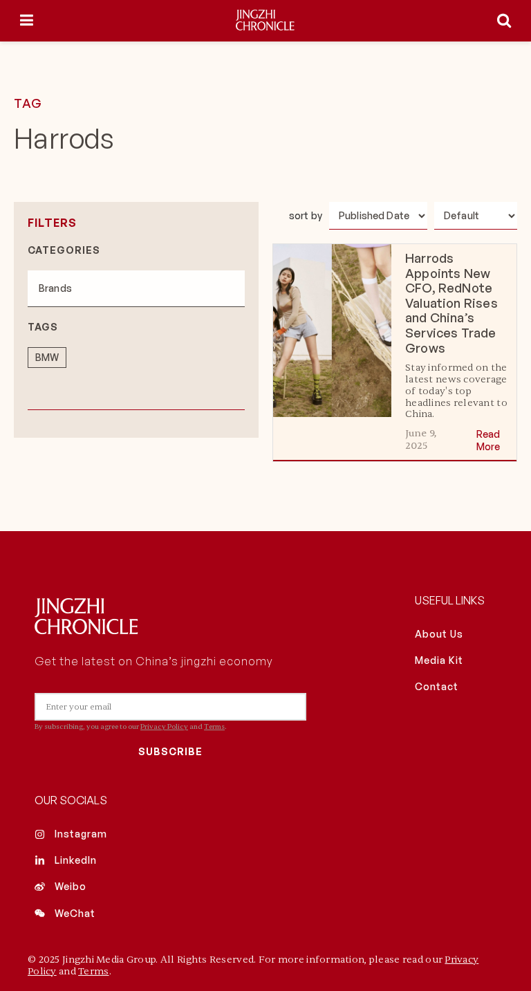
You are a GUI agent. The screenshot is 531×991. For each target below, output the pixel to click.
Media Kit (439, 660)
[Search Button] (504, 20)
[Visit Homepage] (265, 21)
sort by (305, 215)
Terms (214, 726)
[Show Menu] (26, 20)
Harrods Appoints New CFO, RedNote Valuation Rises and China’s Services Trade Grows (451, 302)
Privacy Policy (164, 726)
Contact (436, 686)
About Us (439, 634)
